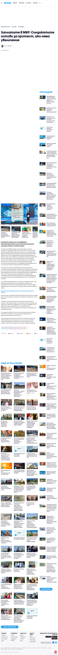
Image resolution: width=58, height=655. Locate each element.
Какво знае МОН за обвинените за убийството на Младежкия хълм (18, 586)
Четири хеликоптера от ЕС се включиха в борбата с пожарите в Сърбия (52, 579)
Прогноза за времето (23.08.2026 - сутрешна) (19, 455)
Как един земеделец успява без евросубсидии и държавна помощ (6, 439)
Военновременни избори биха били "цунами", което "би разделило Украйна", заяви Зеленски (51, 100)
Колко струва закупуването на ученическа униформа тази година (5, 603)
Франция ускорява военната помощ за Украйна (52, 557)
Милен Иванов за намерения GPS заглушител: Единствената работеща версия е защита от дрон (19, 619)
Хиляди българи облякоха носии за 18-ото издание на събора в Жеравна (6, 617)
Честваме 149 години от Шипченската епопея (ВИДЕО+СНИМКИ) (32, 539)
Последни (3, 635)
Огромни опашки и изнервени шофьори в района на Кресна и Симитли (6, 570)
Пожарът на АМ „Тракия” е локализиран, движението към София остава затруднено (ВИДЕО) (32, 524)
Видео (2, 640)
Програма (21, 2)
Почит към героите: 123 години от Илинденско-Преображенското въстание (19, 376)
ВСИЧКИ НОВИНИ (46, 589)
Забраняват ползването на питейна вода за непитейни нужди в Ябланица (6, 523)
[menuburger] (1, 2)
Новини (15, 2)
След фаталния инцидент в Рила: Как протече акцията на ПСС (32, 455)
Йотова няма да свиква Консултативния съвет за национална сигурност (6, 540)
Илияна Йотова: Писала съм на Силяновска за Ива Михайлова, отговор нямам (6, 556)
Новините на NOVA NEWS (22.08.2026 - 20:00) (51, 473)
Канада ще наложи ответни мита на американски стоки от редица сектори (52, 464)
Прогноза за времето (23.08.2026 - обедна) (50, 129)
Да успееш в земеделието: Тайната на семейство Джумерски (4, 424)
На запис (28, 2)
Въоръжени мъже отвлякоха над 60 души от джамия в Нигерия (51, 416)
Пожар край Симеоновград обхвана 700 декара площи (6, 487)
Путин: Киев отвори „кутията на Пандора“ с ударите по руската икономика (52, 436)
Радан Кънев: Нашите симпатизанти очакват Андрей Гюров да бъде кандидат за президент (32, 424)
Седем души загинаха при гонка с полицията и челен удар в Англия (52, 481)
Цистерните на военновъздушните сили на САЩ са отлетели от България (19, 556)
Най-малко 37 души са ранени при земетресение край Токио (52, 358)
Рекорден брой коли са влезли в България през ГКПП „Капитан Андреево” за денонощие (32, 603)
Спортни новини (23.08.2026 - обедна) (51, 137)
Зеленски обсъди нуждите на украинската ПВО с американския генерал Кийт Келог (52, 396)
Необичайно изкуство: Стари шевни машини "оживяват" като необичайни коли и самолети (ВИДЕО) (5, 456)
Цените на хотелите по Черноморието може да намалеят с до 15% (32, 375)
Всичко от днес (4, 636)
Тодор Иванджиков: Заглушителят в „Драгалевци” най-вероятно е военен (6, 391)
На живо (35, 2)
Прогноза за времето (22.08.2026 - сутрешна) (32, 617)
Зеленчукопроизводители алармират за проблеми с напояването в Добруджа (19, 440)
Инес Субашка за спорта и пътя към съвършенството (31, 408)
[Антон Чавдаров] (2, 46)
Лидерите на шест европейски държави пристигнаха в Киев (52, 109)
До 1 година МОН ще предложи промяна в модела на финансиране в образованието (32, 587)
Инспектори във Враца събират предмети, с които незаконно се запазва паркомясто (32, 440)
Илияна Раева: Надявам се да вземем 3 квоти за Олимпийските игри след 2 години (52, 233)
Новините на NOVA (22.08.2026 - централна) (51, 489)
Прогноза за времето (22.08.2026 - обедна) (19, 538)
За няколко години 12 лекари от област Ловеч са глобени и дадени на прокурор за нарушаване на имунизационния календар (52, 278)
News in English (32, 641)
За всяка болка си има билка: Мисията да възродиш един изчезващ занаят (19, 408)
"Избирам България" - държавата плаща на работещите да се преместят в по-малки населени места (19, 489)
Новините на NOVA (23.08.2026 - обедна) (51, 145)
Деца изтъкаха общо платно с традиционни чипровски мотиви (6, 586)
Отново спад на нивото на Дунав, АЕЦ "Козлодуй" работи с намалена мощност (19, 602)
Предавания (22, 636)
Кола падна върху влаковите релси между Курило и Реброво (31, 487)
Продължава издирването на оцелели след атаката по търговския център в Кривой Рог (52, 520)
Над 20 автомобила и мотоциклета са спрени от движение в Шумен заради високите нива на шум (6, 376)
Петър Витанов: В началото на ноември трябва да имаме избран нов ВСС (19, 423)
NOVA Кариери (33, 639)
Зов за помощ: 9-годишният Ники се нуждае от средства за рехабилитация (31, 571)
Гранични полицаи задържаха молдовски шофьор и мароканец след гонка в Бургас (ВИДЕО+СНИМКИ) (19, 524)
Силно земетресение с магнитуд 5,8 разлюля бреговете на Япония (52, 455)
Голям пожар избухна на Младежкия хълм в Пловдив (19, 471)
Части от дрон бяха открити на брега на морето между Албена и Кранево (6, 504)
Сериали (22, 638)
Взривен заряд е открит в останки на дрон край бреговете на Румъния (51, 530)
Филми (21, 640)
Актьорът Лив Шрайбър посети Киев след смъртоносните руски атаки (51, 119)
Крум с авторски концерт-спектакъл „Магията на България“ (6, 408)
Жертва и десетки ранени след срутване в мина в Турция (51, 445)
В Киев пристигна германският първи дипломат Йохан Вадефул (32, 555)
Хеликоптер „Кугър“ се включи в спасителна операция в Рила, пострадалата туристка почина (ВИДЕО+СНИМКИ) (19, 506)
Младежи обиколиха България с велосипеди (19, 570)
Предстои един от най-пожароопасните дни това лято (5, 472)
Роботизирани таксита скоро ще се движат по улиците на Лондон (51, 320)
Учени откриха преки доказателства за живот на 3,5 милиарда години (51, 386)
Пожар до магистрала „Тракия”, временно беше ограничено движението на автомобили (19, 393)
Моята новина (4, 638)
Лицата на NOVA (14, 636)
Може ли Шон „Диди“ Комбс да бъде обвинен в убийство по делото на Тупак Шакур (52, 406)
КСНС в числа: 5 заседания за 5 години (30, 504)
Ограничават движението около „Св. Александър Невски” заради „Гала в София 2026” (32, 473)
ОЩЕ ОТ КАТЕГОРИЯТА (9, 627)
